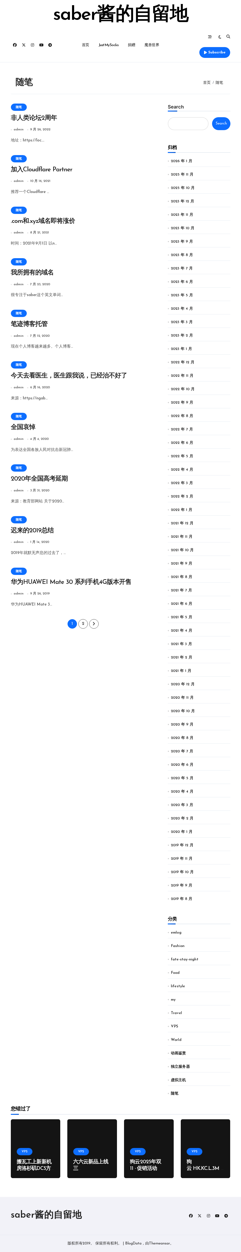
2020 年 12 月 (183, 684)
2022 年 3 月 (182, 483)
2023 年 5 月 (182, 295)
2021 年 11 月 (182, 537)
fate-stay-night (184, 959)
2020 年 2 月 (182, 818)
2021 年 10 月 (182, 550)
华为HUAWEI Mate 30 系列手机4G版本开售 (71, 582)
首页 (85, 45)
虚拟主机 (178, 1080)
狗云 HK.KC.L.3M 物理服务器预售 (204, 1168)
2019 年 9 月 (181, 885)
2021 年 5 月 (181, 617)
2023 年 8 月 (182, 255)
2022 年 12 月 (182, 362)
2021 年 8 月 (181, 577)
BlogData (133, 1243)
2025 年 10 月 (183, 188)
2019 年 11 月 (182, 859)
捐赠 (131, 45)
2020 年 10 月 (183, 711)
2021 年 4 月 (181, 631)
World (176, 1040)
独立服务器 (180, 1067)
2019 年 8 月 (181, 899)
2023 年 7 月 (182, 268)
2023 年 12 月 (182, 201)
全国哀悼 (23, 427)
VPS (174, 1026)
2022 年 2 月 (182, 496)
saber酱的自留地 (120, 15)
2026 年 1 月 (181, 161)
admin (19, 129)
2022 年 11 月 (182, 376)
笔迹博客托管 (29, 324)
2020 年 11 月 (182, 698)
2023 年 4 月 (182, 309)
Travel (176, 1013)
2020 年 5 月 (182, 778)
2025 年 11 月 (182, 175)
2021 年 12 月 (182, 523)
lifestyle (178, 986)
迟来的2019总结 (32, 531)
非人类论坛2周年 (34, 118)
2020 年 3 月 (182, 805)
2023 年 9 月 (182, 242)
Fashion (178, 946)
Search (176, 107)
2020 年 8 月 (182, 738)
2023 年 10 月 (182, 228)
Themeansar (159, 1243)
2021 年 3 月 (181, 644)
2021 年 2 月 (181, 657)
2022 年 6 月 (182, 443)
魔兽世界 (152, 45)
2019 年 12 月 (182, 845)
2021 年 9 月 (181, 564)
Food (175, 973)
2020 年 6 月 (182, 765)
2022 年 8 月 (182, 416)
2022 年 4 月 (182, 470)
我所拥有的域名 (32, 273)
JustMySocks (109, 45)
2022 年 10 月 (183, 389)
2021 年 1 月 (181, 671)
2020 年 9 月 (182, 724)
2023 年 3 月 (182, 322)
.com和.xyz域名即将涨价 (43, 221)
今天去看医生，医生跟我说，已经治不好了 (69, 376)
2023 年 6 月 (182, 282)
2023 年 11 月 (182, 215)
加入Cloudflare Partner (41, 170)
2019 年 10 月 (182, 872)
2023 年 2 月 (182, 335)
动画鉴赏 (178, 1053)
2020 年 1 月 (182, 832)
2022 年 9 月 (182, 403)
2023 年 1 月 (181, 349)
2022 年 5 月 (182, 456)
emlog (176, 933)
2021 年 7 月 (181, 590)
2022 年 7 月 (182, 429)
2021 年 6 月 (181, 604)
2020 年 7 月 (182, 751)
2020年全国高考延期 (39, 479)
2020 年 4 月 (182, 792)
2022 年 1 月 (181, 510)
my (173, 1000)
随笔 (19, 107)
